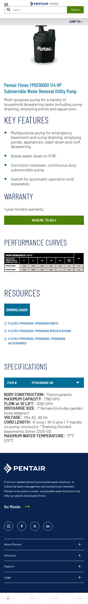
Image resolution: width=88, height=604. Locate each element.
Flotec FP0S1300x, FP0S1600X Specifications (39, 331)
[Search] (9, 9)
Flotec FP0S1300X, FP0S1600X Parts (33, 323)
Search (75, 9)
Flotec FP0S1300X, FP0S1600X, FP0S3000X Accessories (36, 341)
